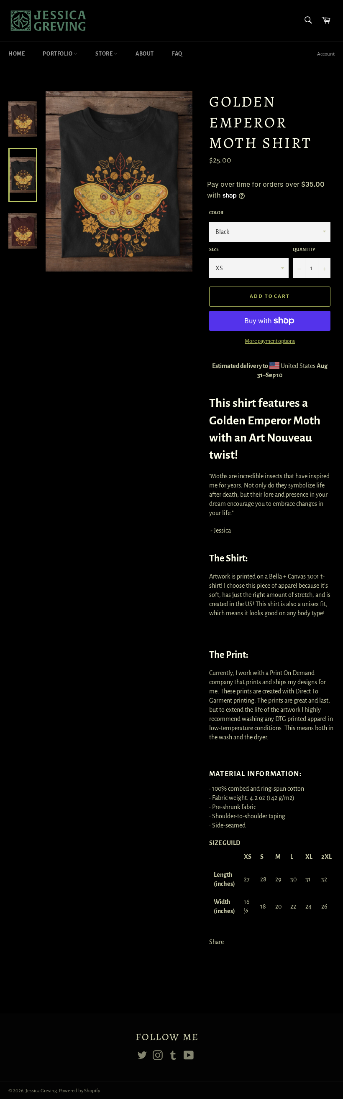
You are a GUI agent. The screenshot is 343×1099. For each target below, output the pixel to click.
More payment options (270, 341)
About (145, 54)
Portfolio (58, 54)
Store (104, 54)
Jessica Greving (41, 1091)
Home (16, 54)
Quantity (304, 249)
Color (216, 212)
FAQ (177, 54)
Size (214, 249)
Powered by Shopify (79, 1091)
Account (326, 54)
